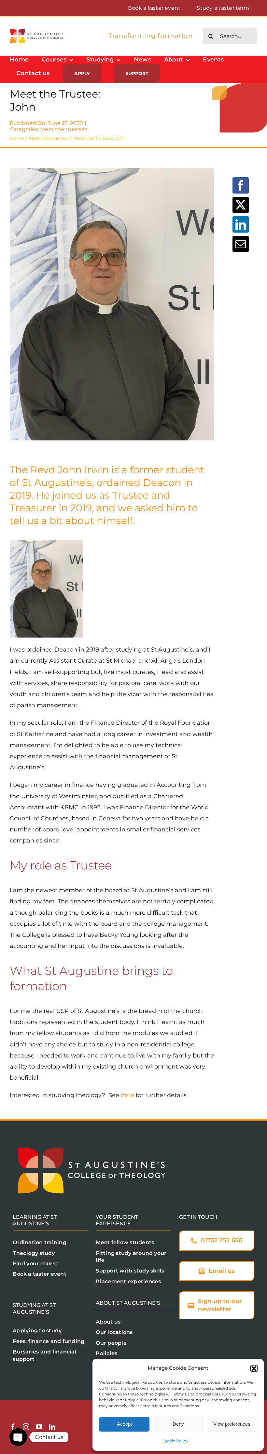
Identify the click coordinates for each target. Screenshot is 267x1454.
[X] (240, 205)
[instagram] (26, 1427)
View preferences (231, 1424)
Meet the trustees (63, 129)
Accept (124, 1424)
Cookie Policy (175, 1440)
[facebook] (13, 1427)
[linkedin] (52, 1427)
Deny (178, 1424)
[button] (254, 1368)
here (127, 1095)
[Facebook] (240, 185)
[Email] (240, 244)
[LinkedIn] (240, 224)
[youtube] (39, 1427)
